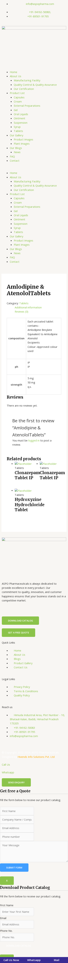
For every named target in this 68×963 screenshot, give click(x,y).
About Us (15, 76)
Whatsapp (8, 772)
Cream (18, 101)
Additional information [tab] (28, 307)
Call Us (6, 764)
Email (3, 918)
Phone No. (6, 930)
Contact (14, 160)
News (17, 152)
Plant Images (22, 143)
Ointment (19, 118)
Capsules (19, 97)
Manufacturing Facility (27, 80)
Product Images (23, 139)
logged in (34, 440)
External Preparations (27, 105)
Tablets (18, 131)
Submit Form (14, 867)
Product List (17, 93)
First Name (6, 905)
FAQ (12, 156)
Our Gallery (16, 135)
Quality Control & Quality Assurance (35, 84)
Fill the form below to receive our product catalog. (30, 916)
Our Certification (24, 89)
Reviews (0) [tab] (21, 311)
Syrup (17, 127)
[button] (34, 169)
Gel (16, 110)
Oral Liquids (21, 114)
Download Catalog (18, 945)
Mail (56, 960)
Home (13, 72)
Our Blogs (16, 148)
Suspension (20, 122)
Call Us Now (11, 960)
